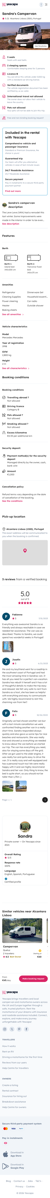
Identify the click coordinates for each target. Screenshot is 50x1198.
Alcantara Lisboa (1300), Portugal (25, 18)
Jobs (30, 1181)
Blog (8, 1181)
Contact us (19, 1181)
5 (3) (7, 18)
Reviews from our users (14, 1062)
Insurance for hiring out (14, 1096)
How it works (9, 1046)
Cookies (30, 1186)
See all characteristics (14, 368)
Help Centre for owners (14, 1107)
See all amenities (12, 314)
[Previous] (5, 930)
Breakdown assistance (14, 1101)
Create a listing (10, 1085)
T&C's (38, 1181)
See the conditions (12, 501)
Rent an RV (8, 1051)
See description (10, 223)
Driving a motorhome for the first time (22, 1057)
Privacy (19, 1186)
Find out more (13, 191)
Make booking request (33, 978)
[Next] (39, 930)
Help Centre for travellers (15, 1068)
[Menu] (43, 4)
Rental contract (10, 1090)
